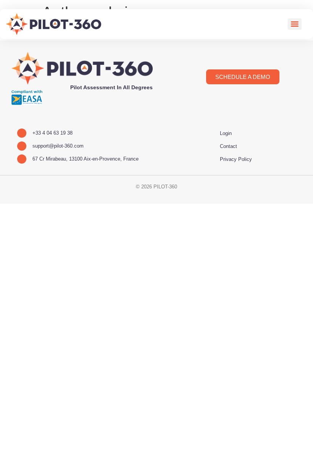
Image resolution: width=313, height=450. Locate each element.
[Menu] (295, 24)
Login (226, 133)
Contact (228, 146)
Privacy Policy (236, 159)
